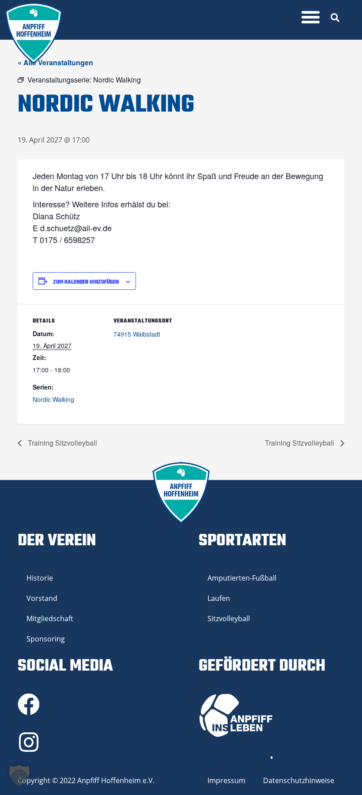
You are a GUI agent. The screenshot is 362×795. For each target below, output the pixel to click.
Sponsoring (45, 639)
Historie (39, 578)
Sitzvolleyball (228, 618)
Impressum (226, 780)
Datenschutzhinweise (298, 780)
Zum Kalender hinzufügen (86, 282)
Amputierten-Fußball (241, 578)
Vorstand (41, 598)
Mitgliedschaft (49, 618)
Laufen (218, 598)
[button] (311, 17)
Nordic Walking (53, 399)
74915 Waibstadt (136, 334)
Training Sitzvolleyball (61, 443)
